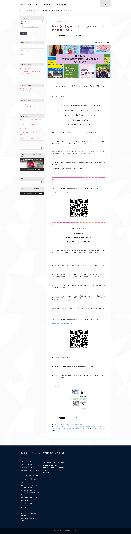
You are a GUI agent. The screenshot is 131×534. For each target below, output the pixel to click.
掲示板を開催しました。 (26, 128)
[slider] (41, 193)
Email (21, 28)
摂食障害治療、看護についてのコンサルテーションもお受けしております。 (30, 492)
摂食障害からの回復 (89, 426)
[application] (32, 164)
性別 (21, 26)
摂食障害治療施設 (77, 424)
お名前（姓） (23, 21)
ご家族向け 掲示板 (25, 50)
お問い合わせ (24, 500)
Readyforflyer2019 (57, 386)
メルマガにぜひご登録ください (29, 479)
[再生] (22, 169)
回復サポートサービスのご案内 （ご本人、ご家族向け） (30, 486)
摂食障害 (81, 426)
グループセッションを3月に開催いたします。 (31, 124)
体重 (68, 426)
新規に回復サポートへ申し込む (29, 497)
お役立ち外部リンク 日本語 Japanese (29, 514)
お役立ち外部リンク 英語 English (29, 519)
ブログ (23, 510)
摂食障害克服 (60, 428)
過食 (100, 428)
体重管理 (72, 426)
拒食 (77, 426)
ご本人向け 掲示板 (25, 46)
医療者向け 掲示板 (25, 54)
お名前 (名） (23, 23)
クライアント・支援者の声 (28, 503)
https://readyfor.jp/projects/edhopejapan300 (63, 192)
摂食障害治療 (94, 428)
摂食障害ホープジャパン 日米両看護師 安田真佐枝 (43, 5)
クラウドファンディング (60, 426)
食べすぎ (56, 430)
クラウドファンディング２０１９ (63, 424)
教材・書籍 (24, 507)
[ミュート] (39, 169)
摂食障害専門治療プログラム (82, 428)
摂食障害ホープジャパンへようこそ (30, 471)
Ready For (85, 151)
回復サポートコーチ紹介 (27, 482)
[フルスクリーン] (41, 169)
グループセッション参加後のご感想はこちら (30, 119)
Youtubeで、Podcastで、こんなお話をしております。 (31, 133)
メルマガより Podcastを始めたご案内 (29, 138)
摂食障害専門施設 (69, 428)
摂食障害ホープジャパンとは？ (29, 476)
